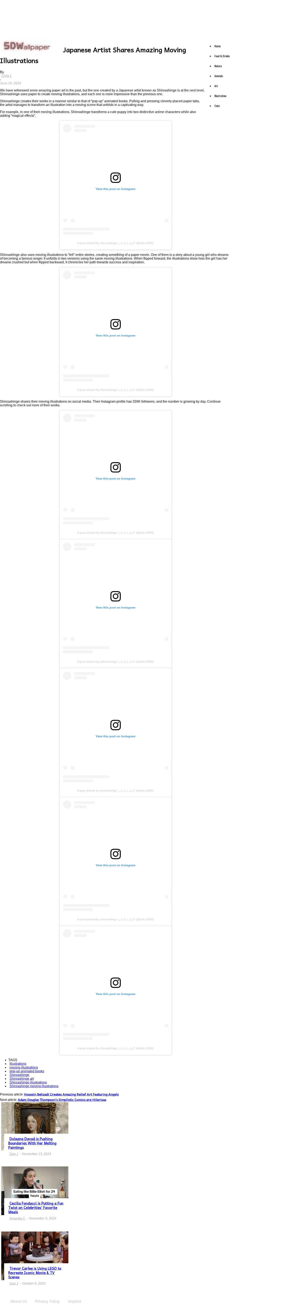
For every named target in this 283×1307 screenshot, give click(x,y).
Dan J (14, 1154)
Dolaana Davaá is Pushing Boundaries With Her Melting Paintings (32, 1143)
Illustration (220, 96)
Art (216, 86)
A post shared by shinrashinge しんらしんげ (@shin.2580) (115, 243)
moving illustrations (24, 1067)
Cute (217, 105)
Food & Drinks (222, 56)
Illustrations (18, 1063)
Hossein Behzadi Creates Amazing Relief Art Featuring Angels (71, 1094)
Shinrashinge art (22, 1078)
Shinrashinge (19, 1075)
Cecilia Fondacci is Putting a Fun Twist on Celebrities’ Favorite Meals (35, 1207)
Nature (218, 66)
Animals (218, 76)
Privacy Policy (47, 1301)
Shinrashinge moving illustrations (34, 1086)
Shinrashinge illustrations (28, 1082)
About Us (18, 1301)
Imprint (74, 1301)
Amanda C (17, 1218)
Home (217, 46)
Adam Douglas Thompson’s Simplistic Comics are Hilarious (62, 1099)
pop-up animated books (27, 1071)
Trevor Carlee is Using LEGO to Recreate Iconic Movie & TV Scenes (34, 1272)
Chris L (6, 76)
